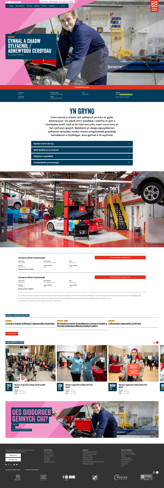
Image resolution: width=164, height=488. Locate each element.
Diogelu (123, 456)
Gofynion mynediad (43, 156)
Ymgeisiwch (15, 424)
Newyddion (70, 1)
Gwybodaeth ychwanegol (46, 162)
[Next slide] (157, 342)
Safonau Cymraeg (125, 458)
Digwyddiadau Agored (53, 1)
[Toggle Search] (64, 6)
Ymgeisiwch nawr (82, 87)
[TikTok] (11, 464)
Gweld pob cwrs (11, 334)
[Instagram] (8, 464)
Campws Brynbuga (88, 460)
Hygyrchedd (124, 464)
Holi (13, 427)
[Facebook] (6, 464)
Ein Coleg (29, 6)
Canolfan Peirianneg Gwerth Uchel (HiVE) (93, 462)
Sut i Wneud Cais (44, 1)
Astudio (11, 6)
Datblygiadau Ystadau (88, 464)
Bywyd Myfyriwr (20, 6)
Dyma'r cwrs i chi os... (44, 143)
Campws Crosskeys (88, 456)
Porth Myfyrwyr (35, 470)
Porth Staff (27, 470)
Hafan (7, 1)
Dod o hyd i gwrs (48, 452)
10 (85, 94)
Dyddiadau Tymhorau (49, 462)
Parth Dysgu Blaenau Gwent (90, 452)
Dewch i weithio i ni (63, 1)
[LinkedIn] (14, 464)
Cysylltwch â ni (13, 455)
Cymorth (44, 6)
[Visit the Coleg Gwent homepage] (154, 6)
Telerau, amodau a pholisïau (128, 454)
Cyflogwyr (37, 6)
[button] (123, 97)
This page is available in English (12, 470)
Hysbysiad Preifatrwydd (127, 452)
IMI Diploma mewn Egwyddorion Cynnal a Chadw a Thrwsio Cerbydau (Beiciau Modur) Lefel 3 (82, 325)
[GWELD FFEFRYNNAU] (155, 486)
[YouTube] (16, 464)
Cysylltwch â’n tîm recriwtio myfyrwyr (21, 430)
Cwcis (122, 466)
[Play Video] (82, 209)
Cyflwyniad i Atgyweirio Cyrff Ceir (124, 323)
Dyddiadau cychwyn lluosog (56, 94)
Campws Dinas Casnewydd (56, 98)
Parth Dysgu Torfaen (88, 458)
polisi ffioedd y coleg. (136, 295)
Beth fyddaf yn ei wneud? (46, 150)
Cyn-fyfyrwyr (47, 458)
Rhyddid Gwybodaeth (127, 460)
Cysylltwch (52, 6)
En (61, 6)
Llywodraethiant (125, 462)
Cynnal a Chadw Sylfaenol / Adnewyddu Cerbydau (15, 1)
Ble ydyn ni (12, 459)
